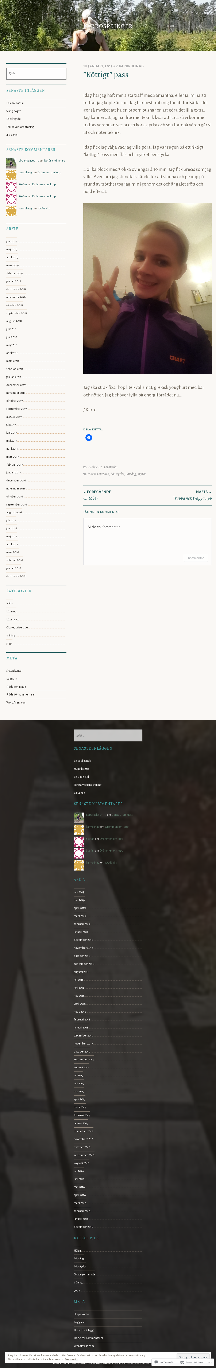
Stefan (23, 184)
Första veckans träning (20, 126)
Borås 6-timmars (54, 160)
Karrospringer (108, 26)
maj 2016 (11, 536)
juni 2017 (11, 432)
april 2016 (12, 544)
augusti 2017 (14, 416)
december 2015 (16, 576)
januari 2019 (13, 281)
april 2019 (12, 257)
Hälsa (9, 603)
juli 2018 (11, 329)
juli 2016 (11, 520)
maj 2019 (11, 249)
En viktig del (13, 118)
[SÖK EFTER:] (36, 74)
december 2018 (16, 289)
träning (10, 635)
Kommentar (196, 558)
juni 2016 (11, 528)
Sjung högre (13, 111)
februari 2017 (14, 464)
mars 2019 (12, 265)
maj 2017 (11, 440)
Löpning (11, 611)
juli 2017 (11, 424)
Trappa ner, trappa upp (192, 495)
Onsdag (131, 474)
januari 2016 (13, 568)
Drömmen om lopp (49, 172)
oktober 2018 (14, 305)
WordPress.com (16, 702)
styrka (142, 474)
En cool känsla (15, 103)
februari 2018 (14, 369)
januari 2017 (13, 472)
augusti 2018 (14, 321)
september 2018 (16, 313)
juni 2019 (11, 241)
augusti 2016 (14, 512)
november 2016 (16, 488)
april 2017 (12, 448)
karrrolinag (131, 66)
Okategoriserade (17, 627)
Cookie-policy (71, 1359)
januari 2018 (13, 377)
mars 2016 (12, 552)
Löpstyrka (110, 467)
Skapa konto (14, 670)
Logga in (11, 678)
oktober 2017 (14, 400)
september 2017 (16, 408)
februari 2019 (14, 273)
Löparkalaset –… (29, 160)
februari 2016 (14, 560)
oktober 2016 (14, 496)
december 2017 (16, 385)
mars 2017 (12, 456)
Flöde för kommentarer (21, 694)
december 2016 (16, 480)
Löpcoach (103, 474)
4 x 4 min (12, 134)
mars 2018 (12, 361)
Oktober (97, 495)
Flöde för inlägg (16, 686)
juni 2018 (11, 337)
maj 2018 (11, 345)
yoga (9, 643)
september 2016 (16, 504)
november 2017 (15, 392)
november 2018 (16, 297)
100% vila (43, 208)
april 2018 (12, 352)
